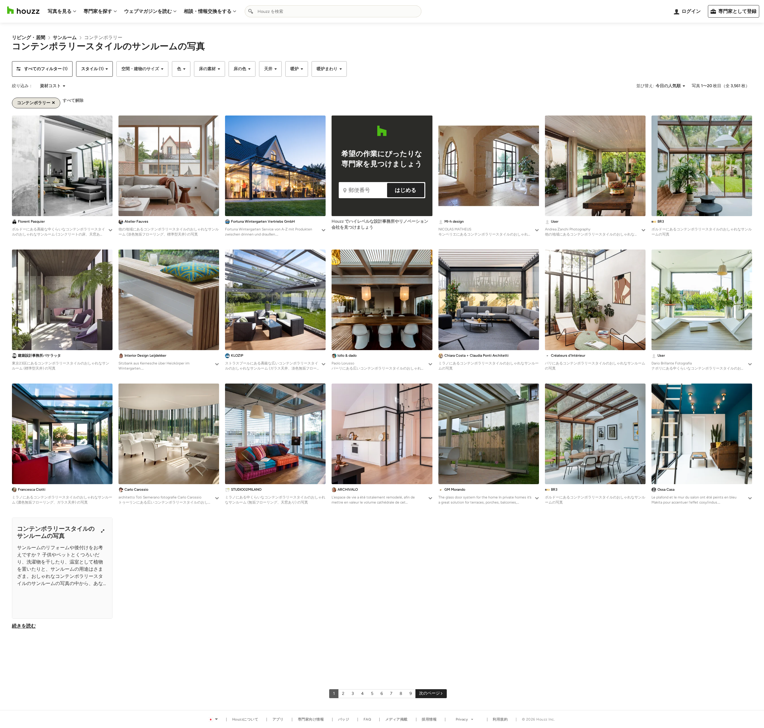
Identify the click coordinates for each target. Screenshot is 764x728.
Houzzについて (245, 719)
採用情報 (429, 719)
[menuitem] (62, 11)
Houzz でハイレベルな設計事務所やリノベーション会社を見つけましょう (380, 224)
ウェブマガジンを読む (148, 11)
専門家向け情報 (311, 719)
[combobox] (333, 11)
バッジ (343, 719)
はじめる (405, 190)
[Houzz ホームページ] (23, 10)
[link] (28, 37)
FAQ (367, 719)
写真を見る (60, 11)
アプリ (278, 719)
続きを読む (24, 626)
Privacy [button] (462, 719)
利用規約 (500, 719)
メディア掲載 (396, 719)
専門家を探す (98, 11)
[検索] (251, 11)
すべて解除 (73, 100)
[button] (42, 69)
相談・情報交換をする (208, 11)
